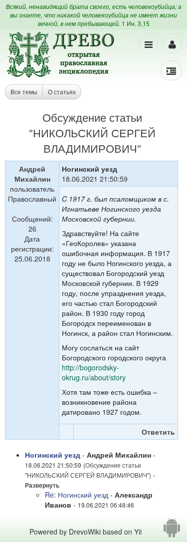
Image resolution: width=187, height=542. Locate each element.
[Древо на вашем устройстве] (172, 532)
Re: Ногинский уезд (76, 495)
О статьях (62, 91)
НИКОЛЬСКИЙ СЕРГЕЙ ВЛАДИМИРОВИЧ (94, 140)
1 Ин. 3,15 (136, 23)
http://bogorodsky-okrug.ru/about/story (94, 372)
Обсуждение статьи (92, 117)
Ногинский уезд (52, 455)
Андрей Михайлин (32, 174)
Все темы (23, 91)
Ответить (158, 432)
